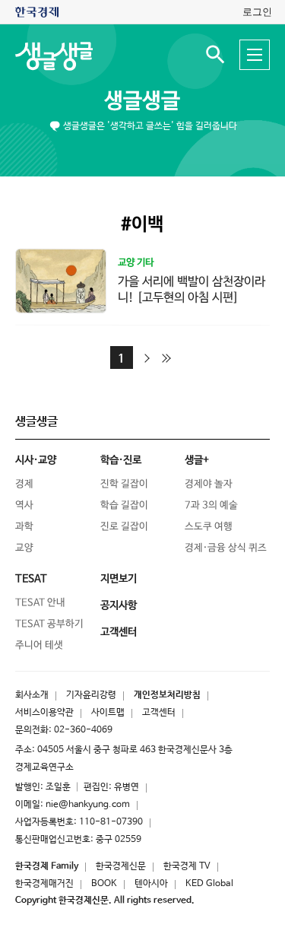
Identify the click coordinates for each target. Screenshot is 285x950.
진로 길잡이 (124, 526)
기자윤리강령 (91, 695)
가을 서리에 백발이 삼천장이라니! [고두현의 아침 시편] (191, 290)
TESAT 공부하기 (49, 624)
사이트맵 (108, 712)
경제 (24, 484)
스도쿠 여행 (209, 526)
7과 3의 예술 (211, 505)
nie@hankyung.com (88, 804)
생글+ (197, 460)
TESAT (31, 579)
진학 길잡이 (124, 484)
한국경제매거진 (44, 884)
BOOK (104, 884)
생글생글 (142, 101)
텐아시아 (151, 884)
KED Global (209, 884)
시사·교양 (35, 460)
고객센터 (159, 712)
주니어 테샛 (39, 645)
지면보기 (118, 579)
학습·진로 (120, 460)
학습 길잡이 (124, 505)
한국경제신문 (121, 866)
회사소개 (32, 695)
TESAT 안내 (40, 602)
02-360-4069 (83, 730)
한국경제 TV (187, 866)
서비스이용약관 (44, 712)
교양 (24, 548)
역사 (24, 505)
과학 (24, 526)
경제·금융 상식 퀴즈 (226, 548)
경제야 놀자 (209, 484)
